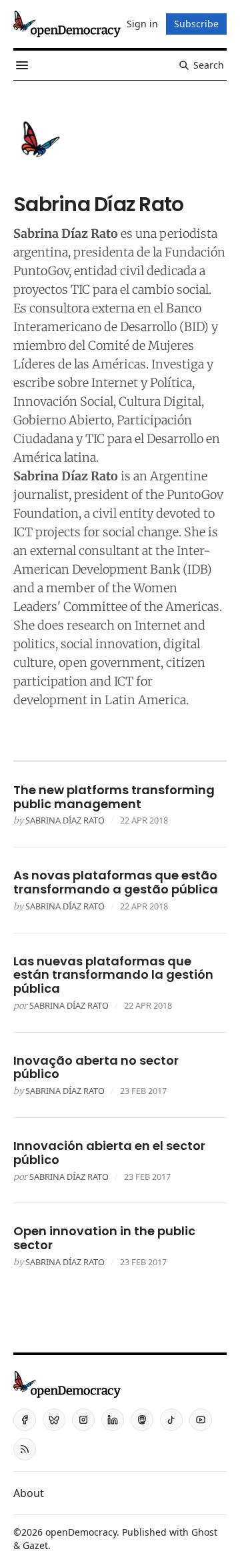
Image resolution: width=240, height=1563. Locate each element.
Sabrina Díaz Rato (65, 820)
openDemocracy (81, 1532)
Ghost (204, 1532)
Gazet (35, 1545)
